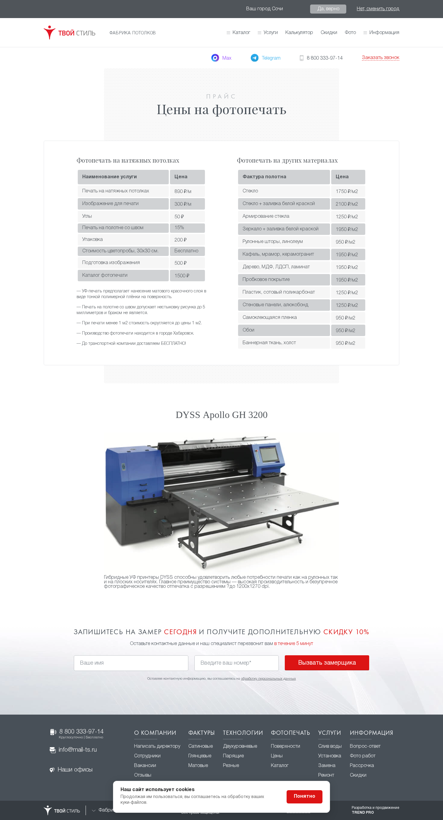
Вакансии (145, 766)
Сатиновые (200, 746)
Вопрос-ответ (365, 746)
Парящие (233, 756)
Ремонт (326, 775)
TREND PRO (363, 812)
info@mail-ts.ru (78, 750)
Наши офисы (75, 770)
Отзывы (142, 775)
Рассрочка (362, 766)
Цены (277, 756)
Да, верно (328, 9)
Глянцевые (199, 756)
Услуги (329, 733)
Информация (371, 733)
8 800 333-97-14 (81, 734)
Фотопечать (290, 733)
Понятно (304, 796)
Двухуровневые (240, 746)
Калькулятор (299, 33)
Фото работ (362, 756)
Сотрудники (147, 756)
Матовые (198, 766)
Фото (350, 33)
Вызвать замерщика (327, 663)
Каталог (241, 33)
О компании (155, 733)
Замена (326, 766)
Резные (231, 766)
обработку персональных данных (268, 678)
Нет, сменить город (378, 9)
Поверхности (285, 746)
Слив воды (330, 746)
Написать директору (157, 746)
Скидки (329, 33)
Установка (329, 756)
